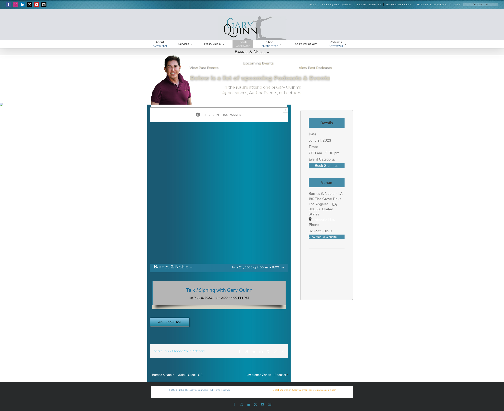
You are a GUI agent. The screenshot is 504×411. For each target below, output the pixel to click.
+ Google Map (323, 219)
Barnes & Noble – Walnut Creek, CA (177, 374)
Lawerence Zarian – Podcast (266, 374)
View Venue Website (323, 236)
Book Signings (326, 165)
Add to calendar (169, 322)
